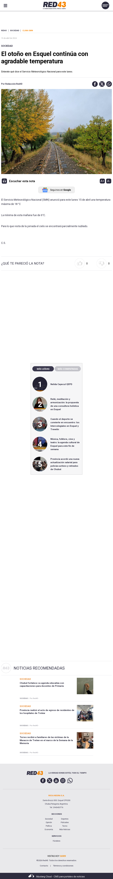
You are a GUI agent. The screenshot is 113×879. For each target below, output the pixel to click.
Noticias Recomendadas (39, 668)
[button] (94, 84)
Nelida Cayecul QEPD (61, 384)
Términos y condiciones (63, 866)
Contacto (44, 866)
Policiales (65, 822)
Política (49, 826)
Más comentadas (68, 368)
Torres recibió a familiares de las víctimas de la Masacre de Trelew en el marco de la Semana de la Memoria (46, 740)
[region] (56, 297)
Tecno (64, 826)
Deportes (64, 819)
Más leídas (43, 368)
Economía (49, 829)
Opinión (49, 822)
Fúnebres (56, 841)
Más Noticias (64, 829)
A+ (102, 181)
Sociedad (7, 46)
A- (108, 181)
